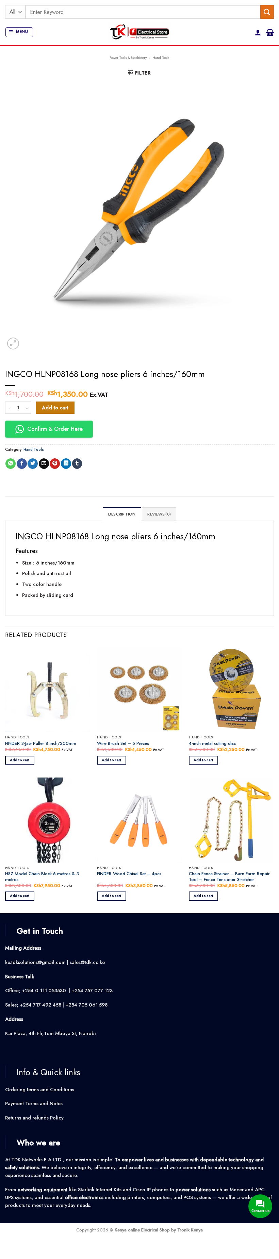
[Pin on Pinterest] (55, 463)
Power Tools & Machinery (128, 57)
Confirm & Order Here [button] (55, 429)
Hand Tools (160, 57)
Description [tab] (122, 514)
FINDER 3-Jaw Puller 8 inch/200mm (40, 744)
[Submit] (267, 11)
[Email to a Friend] (44, 463)
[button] (19, 32)
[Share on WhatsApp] (10, 463)
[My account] (258, 32)
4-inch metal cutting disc (212, 744)
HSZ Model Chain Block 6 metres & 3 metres (42, 877)
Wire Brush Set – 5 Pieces (123, 744)
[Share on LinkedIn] (66, 463)
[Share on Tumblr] (77, 463)
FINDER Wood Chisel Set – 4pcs (129, 874)
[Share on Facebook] (22, 463)
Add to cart (55, 407)
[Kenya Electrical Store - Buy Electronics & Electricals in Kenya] (140, 32)
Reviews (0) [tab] (159, 514)
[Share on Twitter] (33, 463)
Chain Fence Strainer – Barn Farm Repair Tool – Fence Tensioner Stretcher (229, 877)
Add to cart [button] (19, 760)
